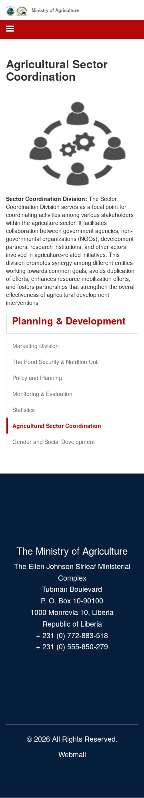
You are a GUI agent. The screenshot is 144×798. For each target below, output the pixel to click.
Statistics (23, 410)
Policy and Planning (37, 378)
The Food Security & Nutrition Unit (55, 362)
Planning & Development (69, 320)
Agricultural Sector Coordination (56, 426)
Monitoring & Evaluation (42, 394)
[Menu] (9, 29)
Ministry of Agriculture (55, 10)
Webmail (72, 754)
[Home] (17, 9)
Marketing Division (35, 346)
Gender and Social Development (53, 442)
